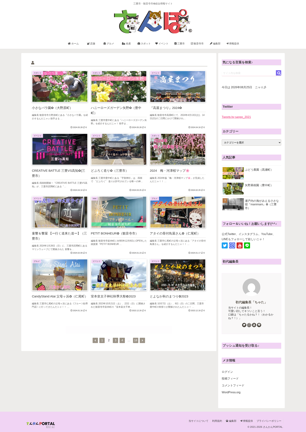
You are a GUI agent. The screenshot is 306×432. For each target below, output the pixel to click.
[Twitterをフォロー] (225, 245)
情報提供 (247, 420)
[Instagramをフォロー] (232, 245)
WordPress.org (231, 392)
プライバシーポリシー (269, 420)
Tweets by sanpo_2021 (236, 116)
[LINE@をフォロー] (247, 245)
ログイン (227, 371)
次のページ (119, 329)
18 (135, 340)
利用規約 (217, 420)
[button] (278, 73)
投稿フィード (230, 378)
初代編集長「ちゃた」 (251, 302)
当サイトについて (198, 420)
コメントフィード (233, 385)
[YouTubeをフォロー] (240, 245)
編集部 (232, 420)
